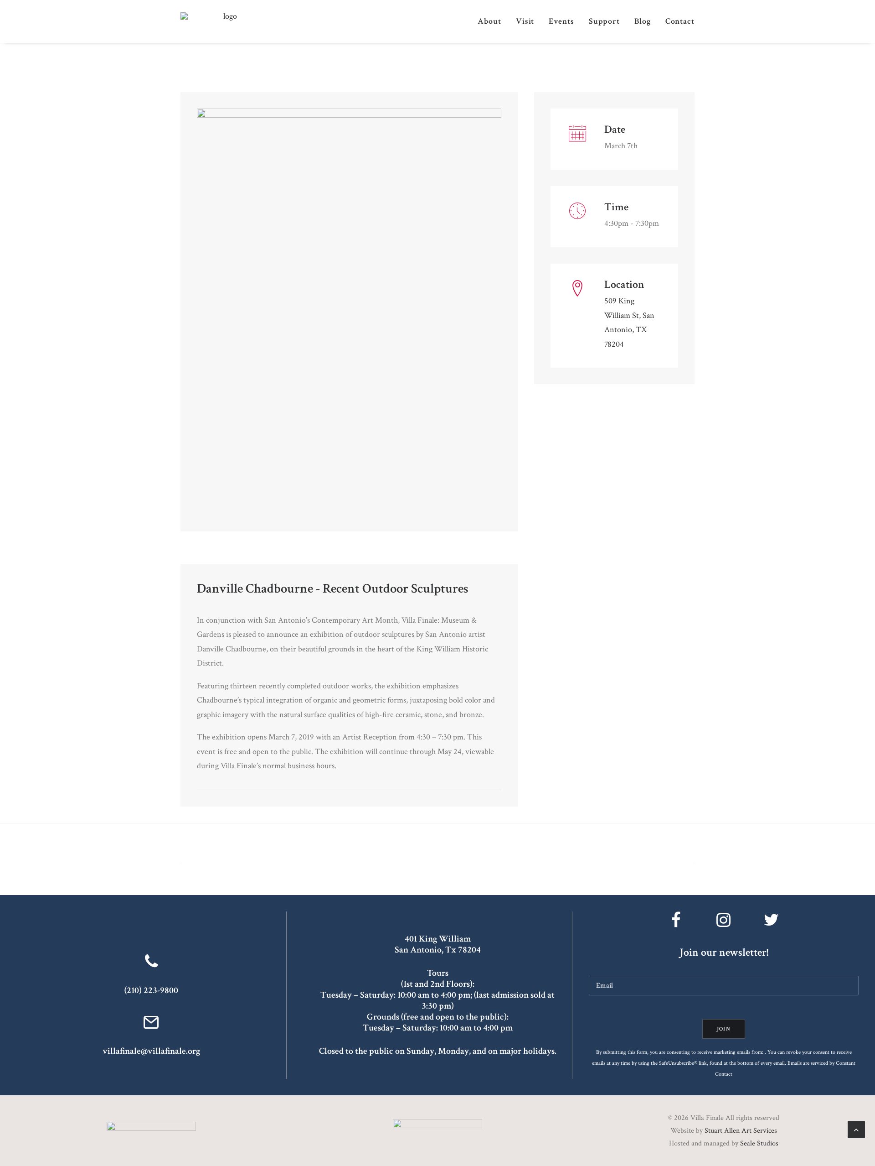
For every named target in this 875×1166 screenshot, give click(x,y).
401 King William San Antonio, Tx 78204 (438, 944)
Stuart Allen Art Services (741, 1130)
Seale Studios (759, 1143)
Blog (642, 21)
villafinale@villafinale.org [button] (151, 1051)
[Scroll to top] (856, 1129)
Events (561, 21)
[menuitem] (493, 21)
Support (604, 21)
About (489, 21)
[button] (151, 1026)
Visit (525, 21)
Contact (680, 21)
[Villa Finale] (226, 21)
